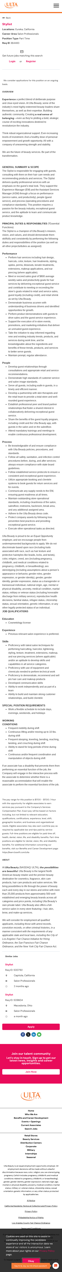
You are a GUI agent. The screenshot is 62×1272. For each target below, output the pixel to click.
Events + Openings (31, 1121)
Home (31, 1111)
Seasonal (31, 1157)
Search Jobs (31, 1129)
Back (8, 17)
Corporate (31, 1146)
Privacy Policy (47, 1250)
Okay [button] (31, 1261)
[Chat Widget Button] (55, 1265)
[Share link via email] (39, 1034)
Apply (31, 1026)
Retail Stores (31, 1135)
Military (31, 1150)
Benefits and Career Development (31, 1118)
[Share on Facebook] (23, 1034)
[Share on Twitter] (28, 1034)
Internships (31, 1154)
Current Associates (31, 1125)
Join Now (31, 1071)
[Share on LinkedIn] (33, 1034)
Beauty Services (31, 1139)
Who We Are (31, 1114)
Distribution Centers (31, 1143)
